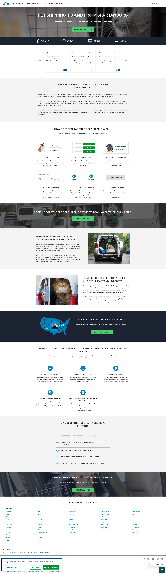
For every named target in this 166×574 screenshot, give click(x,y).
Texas (133, 517)
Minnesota (41, 537)
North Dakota (104, 514)
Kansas (40, 519)
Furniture (22, 552)
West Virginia (136, 529)
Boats (36, 552)
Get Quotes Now (83, 218)
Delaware (9, 529)
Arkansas (9, 519)
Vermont (134, 522)
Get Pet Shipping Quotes (83, 29)
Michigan (40, 535)
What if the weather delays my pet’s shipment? (80, 457)
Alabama (8, 511)
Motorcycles (13, 552)
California (9, 522)
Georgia (8, 535)
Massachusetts (42, 532)
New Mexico (73, 529)
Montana (72, 517)
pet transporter (63, 257)
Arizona (8, 517)
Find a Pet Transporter (101, 332)
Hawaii (8, 537)
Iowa (39, 517)
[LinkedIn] (162, 559)
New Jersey (72, 527)
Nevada (71, 522)
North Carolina (105, 511)
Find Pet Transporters (83, 490)
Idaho (8, 540)
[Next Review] (126, 61)
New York (72, 532)
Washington (135, 527)
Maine (39, 527)
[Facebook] (144, 559)
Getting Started (18, 3)
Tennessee (135, 514)
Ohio (101, 517)
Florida (8, 532)
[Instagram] (148, 559)
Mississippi (72, 511)
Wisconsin (135, 532)
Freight (30, 552)
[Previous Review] (40, 61)
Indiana (40, 514)
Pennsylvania (104, 524)
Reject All (35, 567)
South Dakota (136, 511)
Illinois (40, 511)
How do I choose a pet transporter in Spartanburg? (83, 463)
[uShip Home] (6, 3)
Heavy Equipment (45, 552)
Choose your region (156, 563)
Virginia (134, 524)
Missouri (71, 514)
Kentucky (40, 522)
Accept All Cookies (51, 567)
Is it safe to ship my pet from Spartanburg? (78, 436)
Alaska (8, 514)
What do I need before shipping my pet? (77, 450)
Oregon (102, 522)
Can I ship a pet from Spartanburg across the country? (79, 443)
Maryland (40, 529)
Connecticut (9, 527)
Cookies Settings (10, 567)
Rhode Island (104, 527)
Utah (133, 519)
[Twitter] (153, 559)
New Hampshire (74, 524)
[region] (31, 564)
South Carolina (104, 529)
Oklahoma (103, 519)
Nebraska (72, 519)
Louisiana (40, 524)
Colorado (9, 524)
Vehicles (5, 552)
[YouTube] (158, 559)
